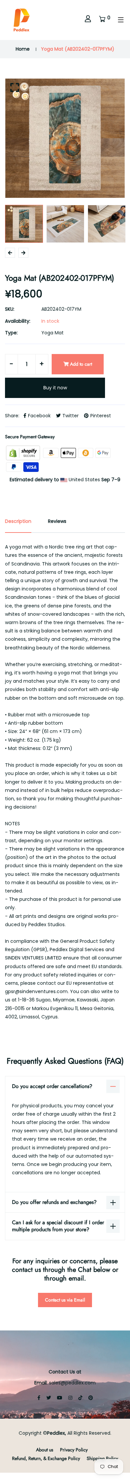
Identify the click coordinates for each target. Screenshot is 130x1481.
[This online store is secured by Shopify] (23, 452)
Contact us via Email (65, 1299)
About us (44, 1449)
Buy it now (55, 387)
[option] (65, 138)
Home (23, 49)
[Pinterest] (91, 1397)
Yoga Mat (52, 332)
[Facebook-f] (39, 1397)
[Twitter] (49, 1397)
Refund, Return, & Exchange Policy (46, 1458)
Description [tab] (18, 521)
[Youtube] (59, 1397)
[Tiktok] (80, 1397)
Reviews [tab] (57, 521)
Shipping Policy (102, 1458)
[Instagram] (70, 1397)
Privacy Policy (74, 1449)
